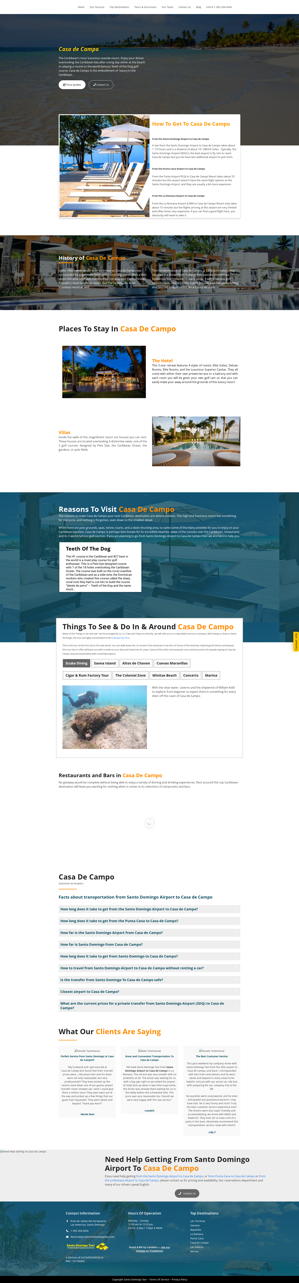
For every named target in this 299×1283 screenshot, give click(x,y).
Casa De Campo (199, 1242)
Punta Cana (197, 1238)
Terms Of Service (159, 1279)
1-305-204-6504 (79, 1230)
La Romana (196, 1234)
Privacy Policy (179, 1279)
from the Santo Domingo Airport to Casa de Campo (169, 1176)
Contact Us (102, 84)
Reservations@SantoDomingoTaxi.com (93, 1236)
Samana (195, 1225)
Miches (194, 1251)
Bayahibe (195, 1229)
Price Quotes (73, 84)
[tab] (76, 663)
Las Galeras (197, 1247)
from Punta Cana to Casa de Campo (231, 1176)
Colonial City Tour (120, 637)
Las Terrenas (197, 1221)
